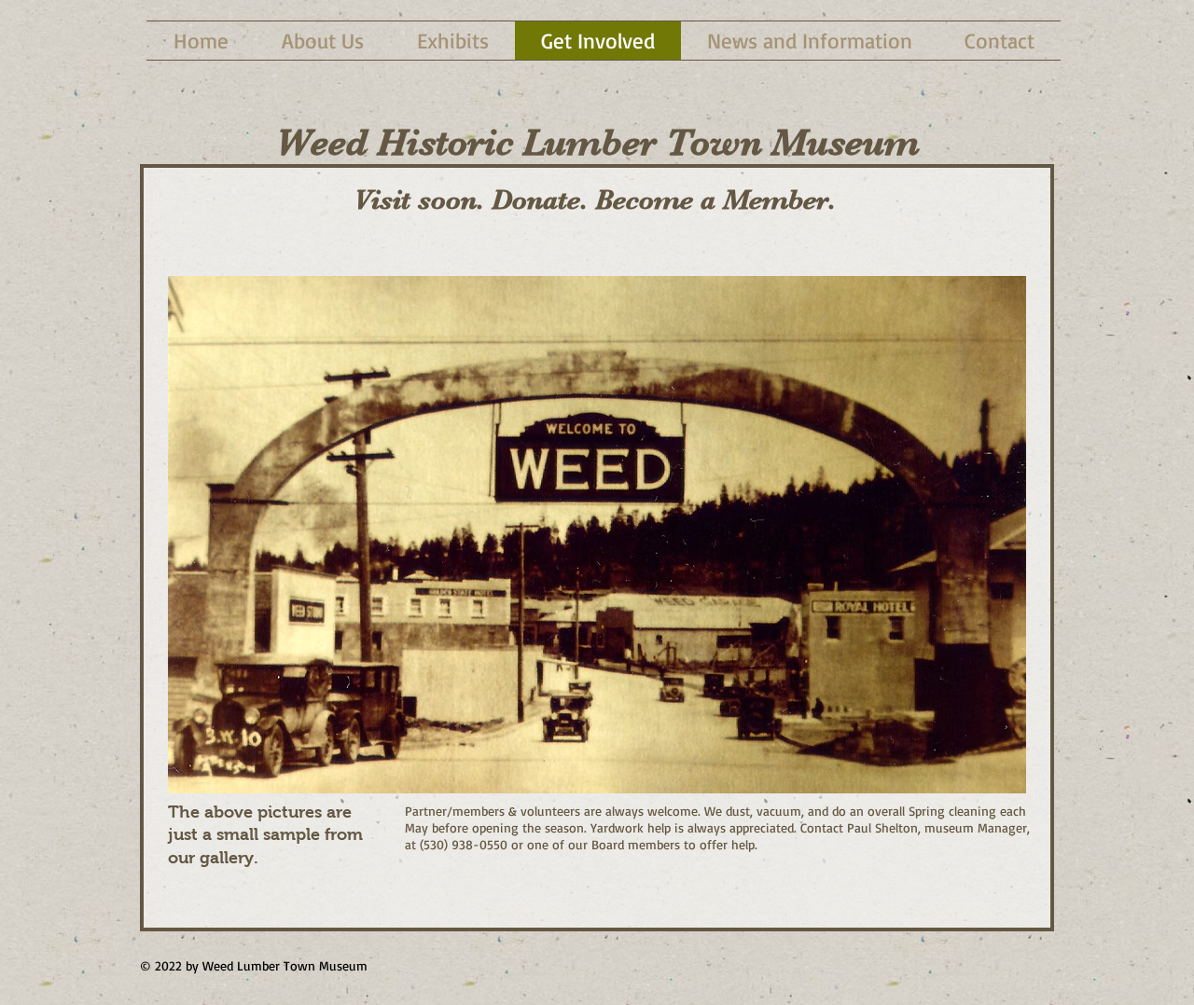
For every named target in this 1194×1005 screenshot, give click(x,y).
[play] (987, 777)
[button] (597, 534)
